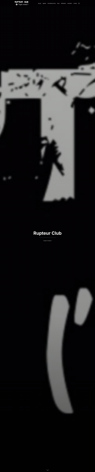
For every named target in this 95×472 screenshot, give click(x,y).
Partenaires (63, 3)
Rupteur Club (47, 233)
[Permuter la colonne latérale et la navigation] (79, 3)
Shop (58, 3)
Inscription (69, 3)
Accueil (39, 3)
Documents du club (52, 3)
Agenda (44, 3)
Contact (75, 3)
